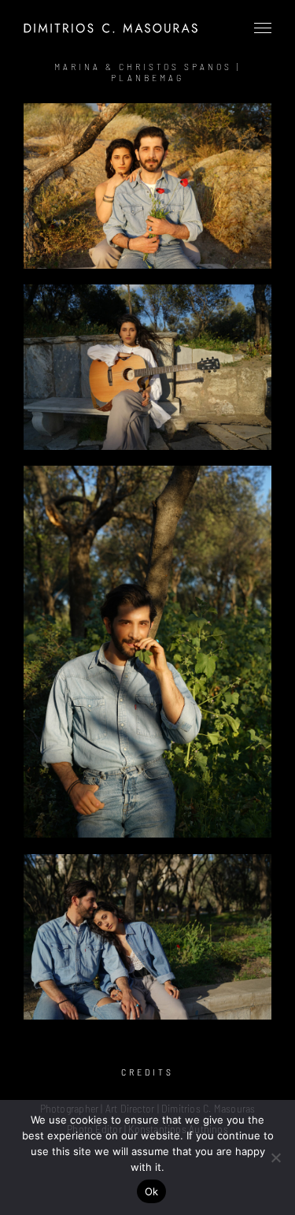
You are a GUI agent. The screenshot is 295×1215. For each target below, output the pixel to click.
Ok (152, 1191)
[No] (275, 1157)
